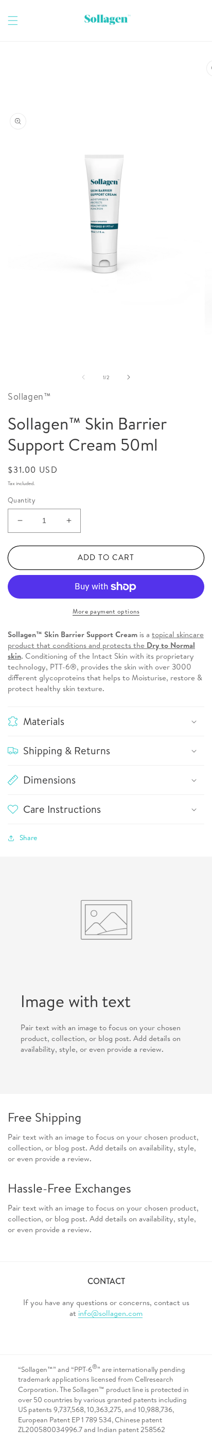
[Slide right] (128, 377)
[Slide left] (83, 377)
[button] (13, 20)
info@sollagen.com (110, 1313)
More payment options (106, 611)
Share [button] (28, 837)
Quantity (22, 500)
